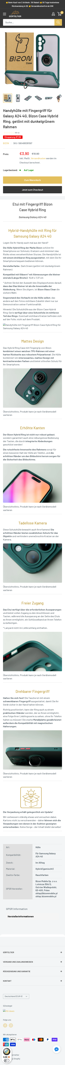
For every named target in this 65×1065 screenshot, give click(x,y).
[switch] (6, 1060)
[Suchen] (58, 22)
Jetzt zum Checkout (32, 189)
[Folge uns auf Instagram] (11, 1025)
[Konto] (53, 14)
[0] (59, 14)
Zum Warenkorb (32, 180)
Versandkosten (38, 158)
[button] (56, 1049)
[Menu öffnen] (4, 14)
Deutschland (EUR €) (13, 996)
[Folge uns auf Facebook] (5, 1025)
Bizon (6, 143)
